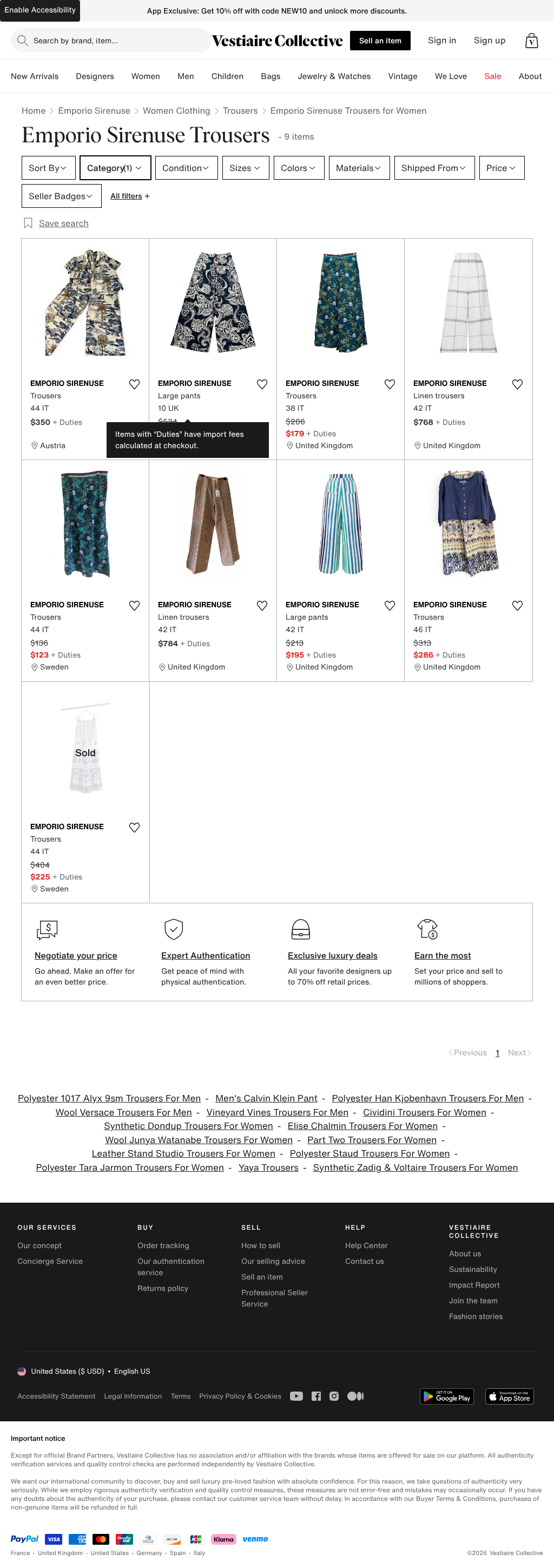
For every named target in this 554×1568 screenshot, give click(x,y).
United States (110, 1553)
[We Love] (476, 76)
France (20, 1553)
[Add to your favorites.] (134, 384)
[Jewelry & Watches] (379, 76)
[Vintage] (426, 76)
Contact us (364, 1261)
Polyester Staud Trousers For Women (370, 1153)
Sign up (490, 40)
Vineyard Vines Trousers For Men (278, 1112)
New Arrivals (34, 76)
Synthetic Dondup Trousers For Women (188, 1126)
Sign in (442, 40)
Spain (178, 1553)
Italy (200, 1553)
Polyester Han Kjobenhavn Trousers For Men (428, 1098)
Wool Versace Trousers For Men (123, 1112)
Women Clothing (176, 110)
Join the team (473, 1301)
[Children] (252, 76)
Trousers (240, 110)
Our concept (39, 1245)
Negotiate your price (76, 955)
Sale (493, 76)
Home (33, 110)
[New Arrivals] (67, 76)
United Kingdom (60, 1553)
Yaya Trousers (269, 1168)
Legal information (133, 1396)
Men (185, 76)
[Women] (168, 76)
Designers (95, 76)
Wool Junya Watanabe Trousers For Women (199, 1140)
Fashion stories (476, 1316)
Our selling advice (273, 1261)
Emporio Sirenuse (94, 110)
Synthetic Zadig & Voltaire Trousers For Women (415, 1168)
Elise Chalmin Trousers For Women (363, 1126)
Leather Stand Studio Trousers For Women (183, 1153)
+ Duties (67, 422)
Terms (180, 1396)
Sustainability (473, 1269)
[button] (531, 40)
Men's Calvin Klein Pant (266, 1098)
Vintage (402, 76)
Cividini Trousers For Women (424, 1112)
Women (145, 76)
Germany (149, 1553)
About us (465, 1253)
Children (228, 76)
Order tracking (163, 1245)
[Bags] (289, 76)
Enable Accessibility (40, 10)
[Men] (203, 76)
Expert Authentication (205, 955)
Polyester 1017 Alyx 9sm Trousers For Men (109, 1098)
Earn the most (442, 955)
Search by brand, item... (76, 40)
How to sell (260, 1245)
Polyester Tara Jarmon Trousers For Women (130, 1168)
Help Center (366, 1245)
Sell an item (380, 40)
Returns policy (162, 1288)
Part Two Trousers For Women (372, 1140)
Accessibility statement (56, 1396)
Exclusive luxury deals (333, 955)
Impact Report (474, 1285)
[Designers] (122, 76)
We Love (451, 76)
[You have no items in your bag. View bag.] (531, 40)
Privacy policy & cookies (240, 1396)
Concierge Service (50, 1261)
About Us (536, 76)
